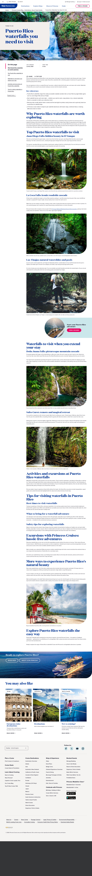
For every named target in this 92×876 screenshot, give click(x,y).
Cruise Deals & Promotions (12, 768)
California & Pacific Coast (32, 772)
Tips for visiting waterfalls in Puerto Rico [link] (15, 90)
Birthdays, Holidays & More (53, 790)
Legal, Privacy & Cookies (49, 819)
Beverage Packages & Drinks (53, 775)
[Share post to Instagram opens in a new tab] (83, 748)
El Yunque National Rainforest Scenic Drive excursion (64, 209)
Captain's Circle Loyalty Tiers (12, 780)
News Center (24, 819)
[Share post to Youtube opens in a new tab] (77, 748)
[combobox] (19, 748)
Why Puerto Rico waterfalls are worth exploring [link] (15, 69)
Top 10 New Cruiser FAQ (11, 786)
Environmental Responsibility (66, 819)
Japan (27, 789)
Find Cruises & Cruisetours (12, 761)
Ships (47, 761)
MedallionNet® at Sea (72, 787)
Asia (26, 767)
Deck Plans (49, 764)
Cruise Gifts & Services (52, 793)
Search (21, 1)
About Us (8, 819)
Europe (27, 780)
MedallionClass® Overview (74, 785)
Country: (8, 748)
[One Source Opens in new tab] (9, 828)
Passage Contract (35, 819)
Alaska (27, 764)
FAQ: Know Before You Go (73, 775)
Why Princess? (9, 778)
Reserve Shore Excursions (73, 767)
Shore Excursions (30, 805)
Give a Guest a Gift (51, 796)
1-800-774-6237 (12, 1)
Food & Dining (50, 772)
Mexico (27, 791)
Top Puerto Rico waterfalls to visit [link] (15, 74)
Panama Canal (29, 794)
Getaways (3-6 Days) (31, 783)
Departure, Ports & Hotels (32, 808)
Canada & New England (31, 775)
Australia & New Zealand (32, 769)
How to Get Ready (71, 764)
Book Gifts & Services (72, 772)
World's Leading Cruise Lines (13, 822)
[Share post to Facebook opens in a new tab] (66, 748)
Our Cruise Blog (9, 783)
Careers (16, 819)
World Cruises (29, 802)
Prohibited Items (71, 778)
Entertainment (50, 780)
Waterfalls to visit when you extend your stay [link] (15, 79)
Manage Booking (71, 761)
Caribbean (28, 778)
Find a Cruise (83, 6)
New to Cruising (9, 775)
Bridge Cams (49, 767)
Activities (48, 778)
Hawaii (27, 786)
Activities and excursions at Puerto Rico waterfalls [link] (15, 85)
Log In (80, 1)
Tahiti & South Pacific (31, 800)
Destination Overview (31, 761)
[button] (70, 2)
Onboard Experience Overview (54, 769)
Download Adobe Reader (67, 822)
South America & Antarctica (32, 797)
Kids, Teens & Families (52, 783)
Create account (86, 1)
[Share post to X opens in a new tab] (71, 748)
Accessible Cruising (29, 822)
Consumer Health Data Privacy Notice (47, 822)
